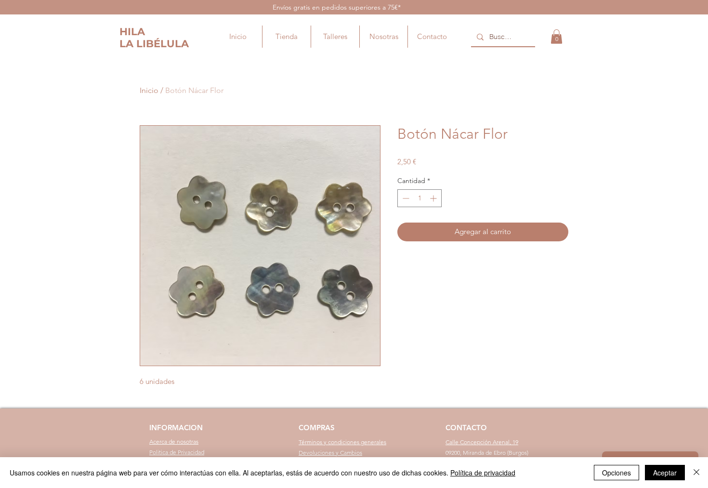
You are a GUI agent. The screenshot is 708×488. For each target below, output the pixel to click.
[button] (557, 36)
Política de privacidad (482, 472)
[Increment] (434, 198)
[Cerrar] (696, 472)
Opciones (616, 472)
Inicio (149, 90)
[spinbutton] (419, 198)
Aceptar (665, 472)
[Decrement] (405, 198)
